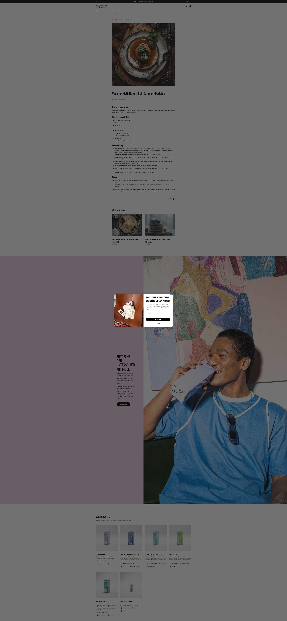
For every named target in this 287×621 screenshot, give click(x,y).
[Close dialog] (171, 295)
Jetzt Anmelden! (158, 319)
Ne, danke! (158, 323)
